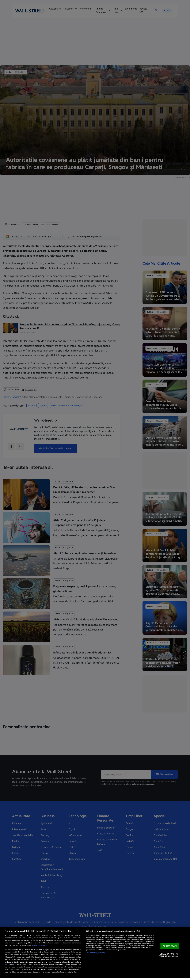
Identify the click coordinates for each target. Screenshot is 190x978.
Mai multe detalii (38, 945)
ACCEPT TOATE (170, 946)
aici (6, 964)
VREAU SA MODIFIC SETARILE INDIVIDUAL (169, 955)
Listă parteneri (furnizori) (95, 953)
